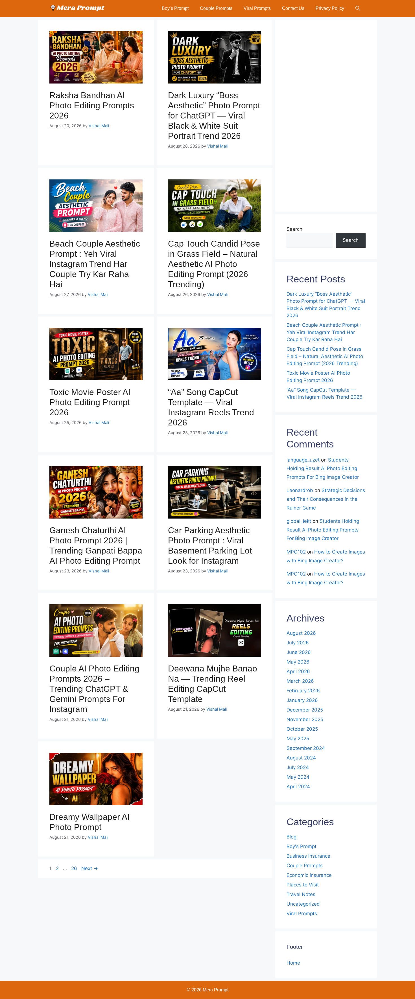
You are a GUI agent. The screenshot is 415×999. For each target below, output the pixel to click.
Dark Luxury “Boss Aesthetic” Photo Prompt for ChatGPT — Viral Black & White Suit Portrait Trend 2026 (214, 115)
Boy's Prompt (301, 846)
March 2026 (300, 681)
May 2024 (298, 777)
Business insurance (308, 856)
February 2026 (303, 690)
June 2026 (299, 652)
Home (293, 963)
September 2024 (306, 748)
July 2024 (298, 767)
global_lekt (299, 521)
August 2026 (301, 633)
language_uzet (303, 460)
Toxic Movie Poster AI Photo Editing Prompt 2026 (89, 402)
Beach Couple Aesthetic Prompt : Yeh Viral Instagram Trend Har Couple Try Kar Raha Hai (94, 264)
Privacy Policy (330, 8)
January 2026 (302, 700)
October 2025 (302, 729)
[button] (358, 8)
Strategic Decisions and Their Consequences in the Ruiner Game (326, 499)
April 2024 (298, 786)
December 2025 (305, 710)
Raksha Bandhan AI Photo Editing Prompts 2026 (91, 105)
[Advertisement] (326, 115)
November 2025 (305, 719)
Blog (291, 837)
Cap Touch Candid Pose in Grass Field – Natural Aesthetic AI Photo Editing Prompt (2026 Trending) (214, 264)
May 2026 (298, 662)
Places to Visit (303, 885)
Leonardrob (300, 490)
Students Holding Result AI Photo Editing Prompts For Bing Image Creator (323, 468)
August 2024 (301, 758)
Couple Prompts (216, 8)
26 (74, 868)
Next (89, 868)
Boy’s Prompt (175, 8)
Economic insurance (309, 875)
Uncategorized (303, 904)
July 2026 (298, 642)
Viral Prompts (257, 8)
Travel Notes (301, 894)
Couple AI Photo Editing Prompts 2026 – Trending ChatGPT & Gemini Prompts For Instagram (94, 689)
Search (294, 229)
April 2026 (298, 671)
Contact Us (293, 8)
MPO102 (296, 552)
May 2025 (298, 738)
